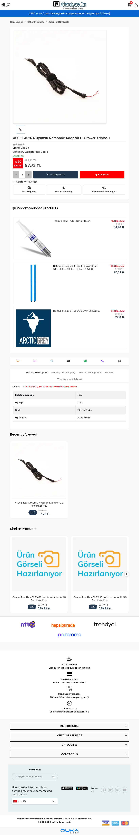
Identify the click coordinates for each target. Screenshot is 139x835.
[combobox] (16, 801)
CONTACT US (69, 754)
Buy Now (103, 174)
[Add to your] (69, 361)
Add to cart (57, 174)
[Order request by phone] (103, 361)
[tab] (37, 372)
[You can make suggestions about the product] (120, 361)
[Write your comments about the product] (53, 361)
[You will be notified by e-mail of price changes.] (86, 361)
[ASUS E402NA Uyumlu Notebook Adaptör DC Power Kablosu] (39, 471)
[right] (127, 574)
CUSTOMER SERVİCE (69, 735)
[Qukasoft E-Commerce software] (69, 831)
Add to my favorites (26, 181)
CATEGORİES (69, 745)
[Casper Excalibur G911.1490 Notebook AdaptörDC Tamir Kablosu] (39, 565)
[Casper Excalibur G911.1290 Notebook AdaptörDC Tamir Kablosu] (100, 565)
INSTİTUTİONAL (69, 726)
